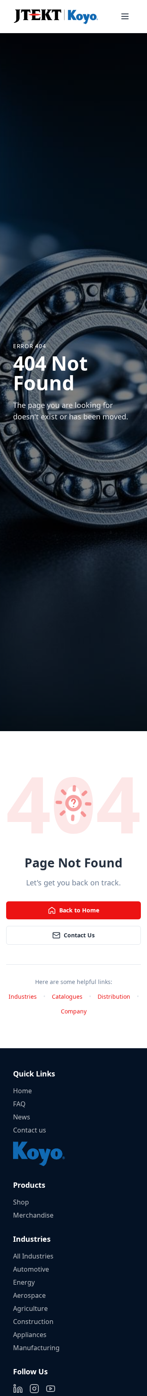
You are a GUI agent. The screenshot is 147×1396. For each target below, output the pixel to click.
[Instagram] (34, 1389)
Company (74, 1011)
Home (22, 1090)
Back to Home (79, 910)
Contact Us (79, 935)
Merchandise (33, 1215)
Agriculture (30, 1308)
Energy (24, 1282)
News (21, 1116)
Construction (33, 1321)
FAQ (19, 1103)
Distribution (114, 996)
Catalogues (67, 996)
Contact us (29, 1130)
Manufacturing (36, 1347)
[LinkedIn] (18, 1389)
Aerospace (29, 1295)
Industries (23, 996)
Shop (21, 1202)
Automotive (31, 1269)
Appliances (30, 1334)
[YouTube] (51, 1389)
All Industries (33, 1256)
